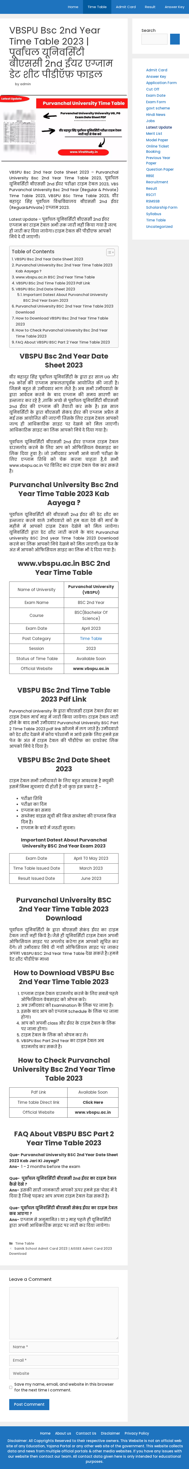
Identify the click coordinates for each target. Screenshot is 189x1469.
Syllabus (153, 213)
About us (63, 1433)
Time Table (97, 6)
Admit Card (126, 6)
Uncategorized (159, 226)
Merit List (154, 133)
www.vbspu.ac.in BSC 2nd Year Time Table (55, 277)
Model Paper (157, 140)
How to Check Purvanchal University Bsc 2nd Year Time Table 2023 (62, 333)
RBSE (150, 175)
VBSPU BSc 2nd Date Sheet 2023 (45, 289)
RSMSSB (152, 201)
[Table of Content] (110, 252)
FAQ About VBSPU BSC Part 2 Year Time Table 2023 (63, 342)
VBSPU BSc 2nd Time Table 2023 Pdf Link (53, 283)
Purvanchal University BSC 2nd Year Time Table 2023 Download (64, 309)
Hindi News (155, 114)
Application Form (161, 82)
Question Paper (160, 169)
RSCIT (151, 194)
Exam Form (156, 102)
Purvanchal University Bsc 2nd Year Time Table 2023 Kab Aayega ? (64, 268)
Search (149, 30)
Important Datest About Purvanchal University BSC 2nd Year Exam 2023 (65, 297)
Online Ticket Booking (157, 149)
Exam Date (155, 95)
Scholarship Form (161, 207)
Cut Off (152, 89)
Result (150, 6)
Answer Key (174, 6)
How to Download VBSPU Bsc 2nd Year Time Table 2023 (62, 321)
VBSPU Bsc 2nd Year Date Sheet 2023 (49, 259)
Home (73, 6)
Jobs (150, 120)
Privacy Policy (137, 1433)
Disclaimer (110, 1433)
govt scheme (158, 108)
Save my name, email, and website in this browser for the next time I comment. (64, 1387)
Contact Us (86, 1433)
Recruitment (157, 182)
